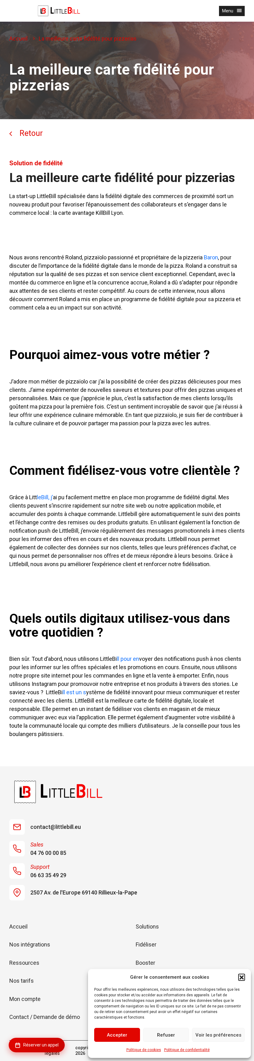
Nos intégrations (29, 944)
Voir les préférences (218, 1035)
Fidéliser (146, 944)
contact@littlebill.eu (55, 827)
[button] (242, 977)
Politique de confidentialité (187, 1050)
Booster (145, 962)
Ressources (24, 962)
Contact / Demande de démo (44, 1017)
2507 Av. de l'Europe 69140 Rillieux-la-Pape (83, 892)
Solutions (147, 926)
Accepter (117, 1035)
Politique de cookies (143, 1050)
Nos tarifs (21, 980)
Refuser (166, 1035)
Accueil (18, 38)
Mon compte (25, 999)
